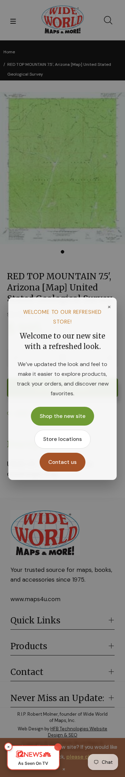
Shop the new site (62, 416)
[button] (33, 757)
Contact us (62, 462)
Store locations (62, 439)
